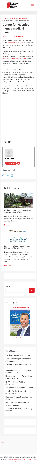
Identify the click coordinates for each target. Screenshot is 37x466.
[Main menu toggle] (32, 5)
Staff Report (10, 158)
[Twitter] (8, 175)
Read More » (8, 225)
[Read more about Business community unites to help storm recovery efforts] (18, 200)
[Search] (32, 290)
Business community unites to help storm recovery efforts (17, 211)
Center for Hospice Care (15, 43)
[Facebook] (3, 175)
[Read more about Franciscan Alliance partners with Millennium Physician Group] (18, 236)
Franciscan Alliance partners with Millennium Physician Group (17, 247)
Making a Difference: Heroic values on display (17, 404)
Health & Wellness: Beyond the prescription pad (18, 377)
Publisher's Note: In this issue (17, 355)
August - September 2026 (20, 307)
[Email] (18, 163)
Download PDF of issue (20, 338)
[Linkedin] (12, 175)
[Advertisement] (18, 115)
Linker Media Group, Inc (17, 459)
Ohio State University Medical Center (14, 59)
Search (7, 286)
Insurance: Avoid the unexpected (19, 388)
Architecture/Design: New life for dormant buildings (18, 371)
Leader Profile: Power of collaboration (15, 392)
